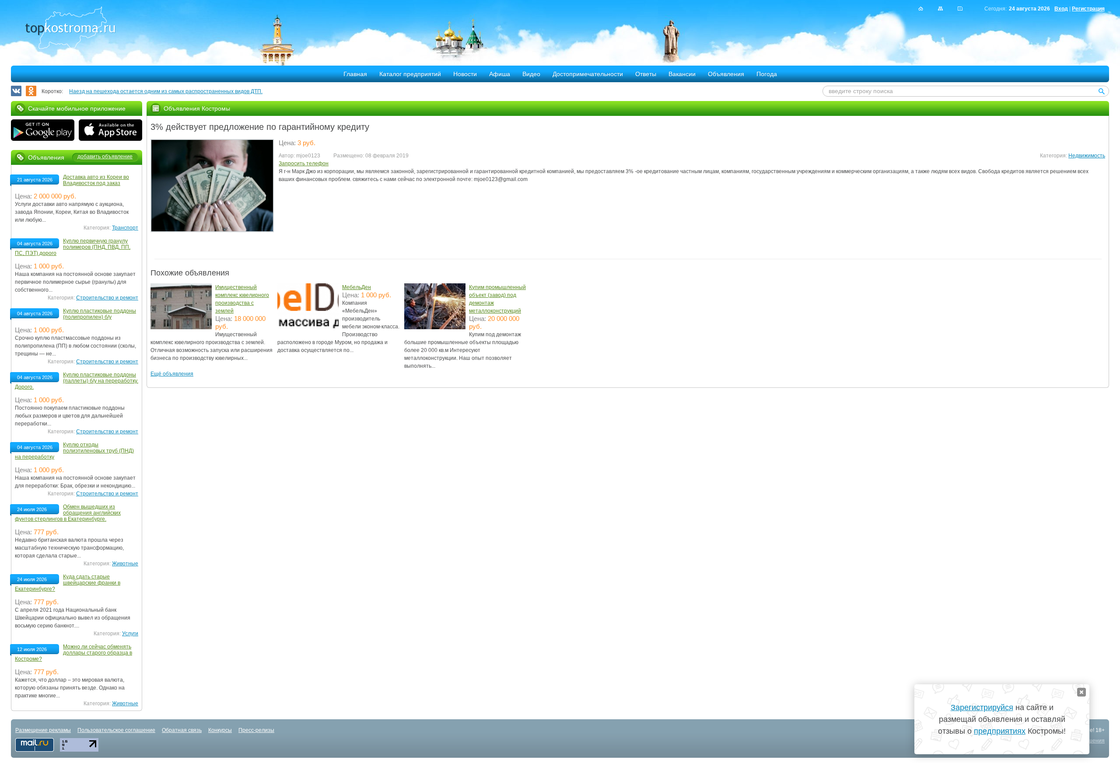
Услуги (130, 634)
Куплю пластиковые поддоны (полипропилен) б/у (99, 314)
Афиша (499, 73)
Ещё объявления (171, 374)
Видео (531, 73)
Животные (125, 564)
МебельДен (356, 287)
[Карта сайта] (940, 8)
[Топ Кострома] (70, 29)
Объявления (726, 73)
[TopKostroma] (920, 8)
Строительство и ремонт (107, 298)
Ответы (645, 73)
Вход (1061, 9)
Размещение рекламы (43, 730)
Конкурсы (220, 730)
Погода (766, 73)
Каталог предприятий (410, 73)
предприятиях (1000, 731)
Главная (355, 73)
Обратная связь (182, 730)
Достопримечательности (588, 73)
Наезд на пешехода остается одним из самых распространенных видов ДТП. (165, 91)
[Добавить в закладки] (960, 8)
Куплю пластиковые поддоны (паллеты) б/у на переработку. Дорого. (76, 381)
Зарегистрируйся (982, 707)
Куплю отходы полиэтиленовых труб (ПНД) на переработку (74, 451)
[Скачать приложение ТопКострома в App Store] (110, 131)
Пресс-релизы (256, 730)
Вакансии (682, 73)
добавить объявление (105, 156)
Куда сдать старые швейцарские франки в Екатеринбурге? (67, 583)
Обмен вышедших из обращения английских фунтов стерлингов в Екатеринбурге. (68, 513)
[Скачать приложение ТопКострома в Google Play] (42, 131)
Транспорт (125, 228)
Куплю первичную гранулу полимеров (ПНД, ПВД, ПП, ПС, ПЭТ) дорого (72, 247)
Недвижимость (1086, 156)
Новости (465, 73)
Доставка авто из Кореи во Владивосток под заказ (96, 180)
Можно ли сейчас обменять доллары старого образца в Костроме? (73, 653)
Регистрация (1088, 9)
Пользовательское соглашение (116, 730)
